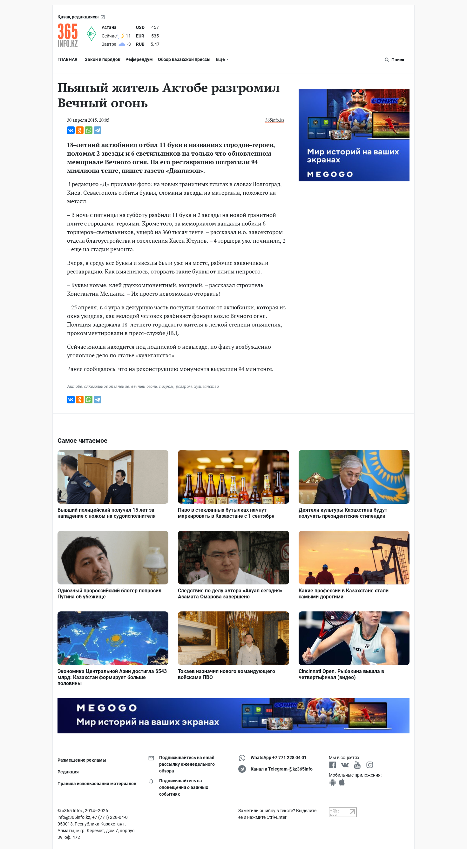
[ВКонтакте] (71, 130)
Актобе (74, 386)
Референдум (139, 59)
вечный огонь (144, 386)
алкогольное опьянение (106, 386)
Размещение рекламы (82, 760)
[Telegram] (97, 130)
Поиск (397, 59)
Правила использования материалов (97, 783)
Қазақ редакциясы (78, 16)
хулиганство (206, 386)
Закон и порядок (102, 59)
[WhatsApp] (88, 130)
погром (166, 386)
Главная (67, 59)
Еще (220, 59)
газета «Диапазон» (173, 170)
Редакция (68, 771)
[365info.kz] (72, 35)
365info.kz (274, 120)
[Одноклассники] (80, 130)
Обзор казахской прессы (184, 59)
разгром (184, 386)
